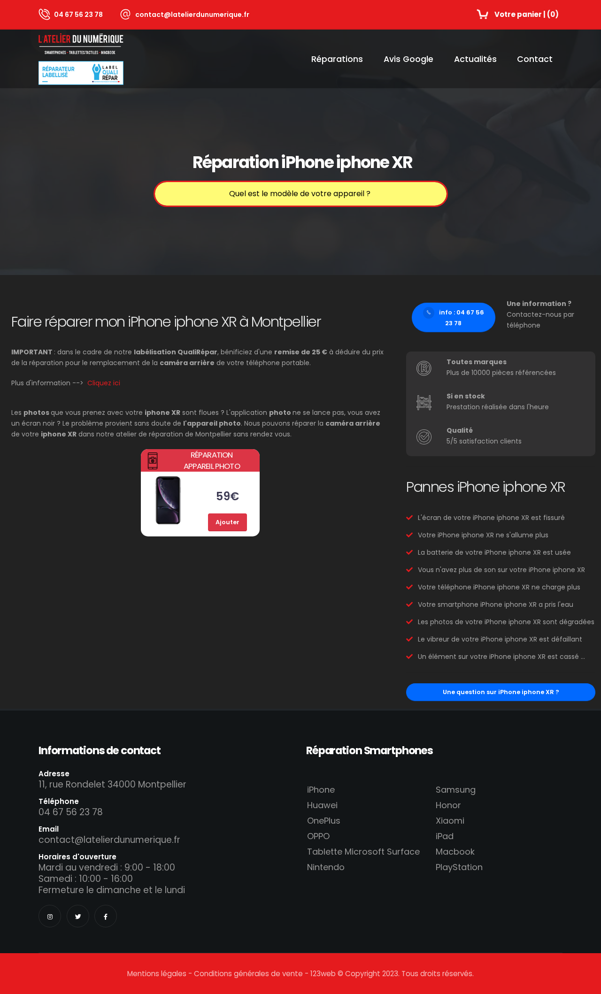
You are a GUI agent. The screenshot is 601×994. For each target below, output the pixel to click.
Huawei (322, 805)
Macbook (455, 851)
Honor (448, 805)
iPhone (321, 789)
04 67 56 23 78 (78, 14)
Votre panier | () (526, 14)
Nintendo (326, 867)
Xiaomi (450, 820)
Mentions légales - (160, 974)
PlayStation (459, 867)
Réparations (337, 59)
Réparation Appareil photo (212, 460)
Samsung (456, 789)
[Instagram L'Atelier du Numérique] (50, 916)
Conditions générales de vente (248, 974)
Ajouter (227, 522)
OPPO (318, 836)
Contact (535, 59)
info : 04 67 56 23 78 (461, 317)
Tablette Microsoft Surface (363, 851)
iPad (445, 836)
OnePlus (323, 820)
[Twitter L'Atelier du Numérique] (78, 916)
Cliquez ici (103, 383)
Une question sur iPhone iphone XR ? (501, 692)
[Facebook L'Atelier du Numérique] (105, 916)
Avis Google (408, 59)
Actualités (475, 59)
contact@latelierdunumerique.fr (192, 14)
